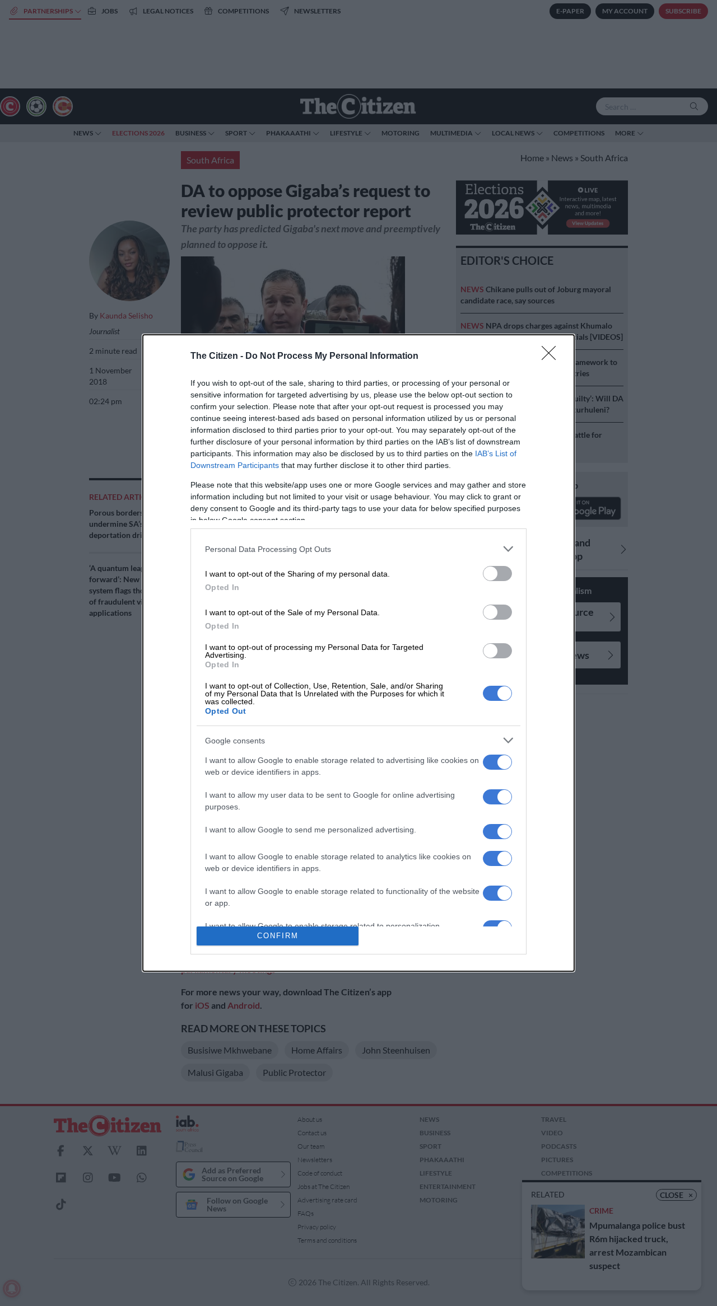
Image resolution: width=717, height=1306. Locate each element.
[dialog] (358, 653)
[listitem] (358, 549)
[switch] (497, 573)
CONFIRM (278, 935)
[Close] (552, 356)
